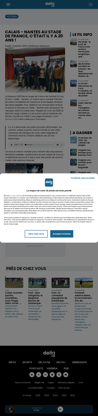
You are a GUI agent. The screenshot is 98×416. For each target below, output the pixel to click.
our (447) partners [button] (16, 196)
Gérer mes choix (36, 233)
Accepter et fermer (62, 233)
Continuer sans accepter (83, 177)
